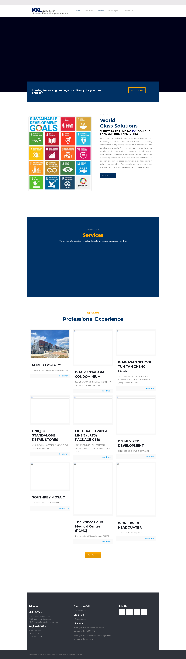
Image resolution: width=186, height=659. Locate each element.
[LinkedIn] (156, 2)
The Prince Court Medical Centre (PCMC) (89, 526)
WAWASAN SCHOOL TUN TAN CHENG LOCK (135, 366)
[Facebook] (150, 2)
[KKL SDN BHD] (49, 11)
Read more (64, 376)
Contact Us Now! (137, 90)
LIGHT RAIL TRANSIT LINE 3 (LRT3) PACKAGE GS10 (92, 435)
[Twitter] (153, 2)
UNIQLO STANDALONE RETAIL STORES (45, 435)
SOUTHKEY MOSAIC (48, 497)
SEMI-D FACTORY (46, 365)
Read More (106, 175)
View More (91, 555)
